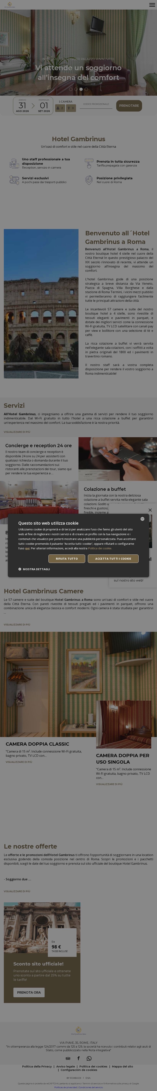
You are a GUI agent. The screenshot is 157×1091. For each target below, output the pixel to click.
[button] (34, 569)
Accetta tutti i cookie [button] (113, 558)
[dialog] (78, 545)
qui (27, 548)
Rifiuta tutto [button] (67, 558)
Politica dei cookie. (100, 548)
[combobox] (142, 519)
